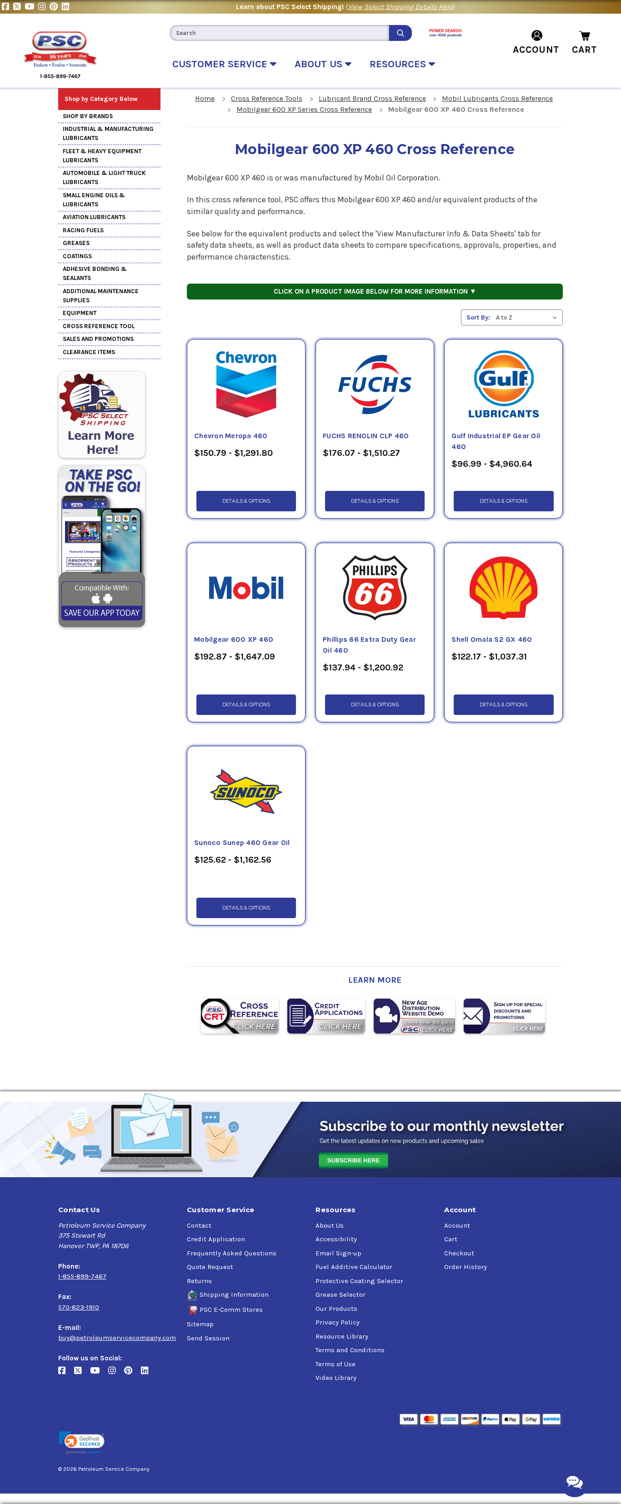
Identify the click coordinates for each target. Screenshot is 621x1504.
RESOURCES (399, 64)
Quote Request (210, 1267)
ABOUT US (320, 64)
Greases (76, 243)
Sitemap (200, 1324)
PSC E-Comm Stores (231, 1309)
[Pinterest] (56, 7)
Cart (450, 1239)
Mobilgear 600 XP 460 (233, 639)
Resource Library (342, 1336)
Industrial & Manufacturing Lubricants (108, 133)
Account (457, 1225)
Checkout (459, 1253)
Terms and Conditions (350, 1350)
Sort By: (478, 317)
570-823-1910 (78, 1307)
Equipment (79, 313)
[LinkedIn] (66, 7)
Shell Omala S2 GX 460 (491, 639)
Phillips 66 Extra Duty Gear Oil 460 (369, 645)
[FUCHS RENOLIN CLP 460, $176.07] (375, 385)
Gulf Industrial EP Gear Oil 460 (495, 441)
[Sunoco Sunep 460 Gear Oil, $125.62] (246, 791)
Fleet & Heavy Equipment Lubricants (102, 156)
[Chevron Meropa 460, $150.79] (246, 385)
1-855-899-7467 (82, 1276)
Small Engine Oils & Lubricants (94, 200)
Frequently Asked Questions (231, 1253)
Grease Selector (341, 1294)
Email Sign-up (338, 1253)
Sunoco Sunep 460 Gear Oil (242, 843)
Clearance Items (89, 352)
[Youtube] (31, 7)
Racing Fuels (83, 230)
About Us (330, 1225)
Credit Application (216, 1239)
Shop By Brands (88, 116)
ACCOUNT (536, 49)
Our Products (336, 1308)
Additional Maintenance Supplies (101, 296)
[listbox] (528, 317)
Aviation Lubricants (94, 217)
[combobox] (279, 33)
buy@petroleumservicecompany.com (117, 1338)
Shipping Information (234, 1294)
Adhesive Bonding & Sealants (95, 273)
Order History (465, 1267)
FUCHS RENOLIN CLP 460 (366, 436)
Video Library (336, 1378)
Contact (199, 1225)
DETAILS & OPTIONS (246, 501)
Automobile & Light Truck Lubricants (104, 177)
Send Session (208, 1338)
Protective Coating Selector (359, 1281)
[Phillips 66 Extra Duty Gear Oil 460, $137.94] (375, 588)
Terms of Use (336, 1364)
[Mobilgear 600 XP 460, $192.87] (246, 588)
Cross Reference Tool (99, 326)
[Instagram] (44, 7)
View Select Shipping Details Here (400, 7)
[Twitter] (19, 7)
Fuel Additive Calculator (354, 1267)
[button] (81, 1443)
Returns (199, 1281)
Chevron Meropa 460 (231, 436)
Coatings (77, 256)
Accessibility (336, 1239)
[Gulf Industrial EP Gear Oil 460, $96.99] (503, 385)
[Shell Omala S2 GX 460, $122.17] (503, 588)
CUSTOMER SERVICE (221, 64)
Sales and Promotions (98, 338)
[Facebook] (7, 7)
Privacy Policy (338, 1322)
